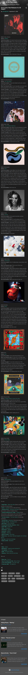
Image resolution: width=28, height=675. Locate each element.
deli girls (18, 573)
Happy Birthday (7, 479)
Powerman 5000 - (9, 564)
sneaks (13, 578)
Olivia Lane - (6, 559)
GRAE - (7, 551)
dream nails (4, 576)
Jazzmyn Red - (7, 520)
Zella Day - (10, 553)
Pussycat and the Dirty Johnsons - (10, 525)
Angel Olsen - (8, 504)
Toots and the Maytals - (10, 562)
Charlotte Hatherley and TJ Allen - (11, 512)
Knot (5, 354)
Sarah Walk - (7, 526)
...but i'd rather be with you (9, 125)
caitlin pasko (4, 573)
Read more (24, 633)
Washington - (7, 529)
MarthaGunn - (11, 548)
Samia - (5, 507)
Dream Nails (7, 439)
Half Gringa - (8, 523)
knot (23, 576)
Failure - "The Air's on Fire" (8, 637)
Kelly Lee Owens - (8, 534)
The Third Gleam (8, 81)
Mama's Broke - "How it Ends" (9, 653)
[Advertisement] (14, 600)
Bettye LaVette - (7, 540)
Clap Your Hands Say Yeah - (11, 561)
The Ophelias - (7, 550)
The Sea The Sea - (9, 521)
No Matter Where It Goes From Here (12, 398)
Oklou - (5, 547)
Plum (5, 168)
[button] (26, 8)
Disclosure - (6, 531)
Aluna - (6, 528)
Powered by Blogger (14, 670)
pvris (9, 578)
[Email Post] (2, 570)
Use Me (6, 214)
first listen (10, 576)
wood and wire (12, 581)
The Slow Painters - (10, 517)
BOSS (5, 306)
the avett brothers (20, 578)
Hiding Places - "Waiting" (7, 622)
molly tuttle (4, 578)
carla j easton (11, 573)
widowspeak (4, 581)
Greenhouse (7, 260)
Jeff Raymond (17, 576)
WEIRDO (6, 38)
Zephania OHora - (10, 509)
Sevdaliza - (6, 532)
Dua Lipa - (8, 539)
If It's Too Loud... (12, 2)
